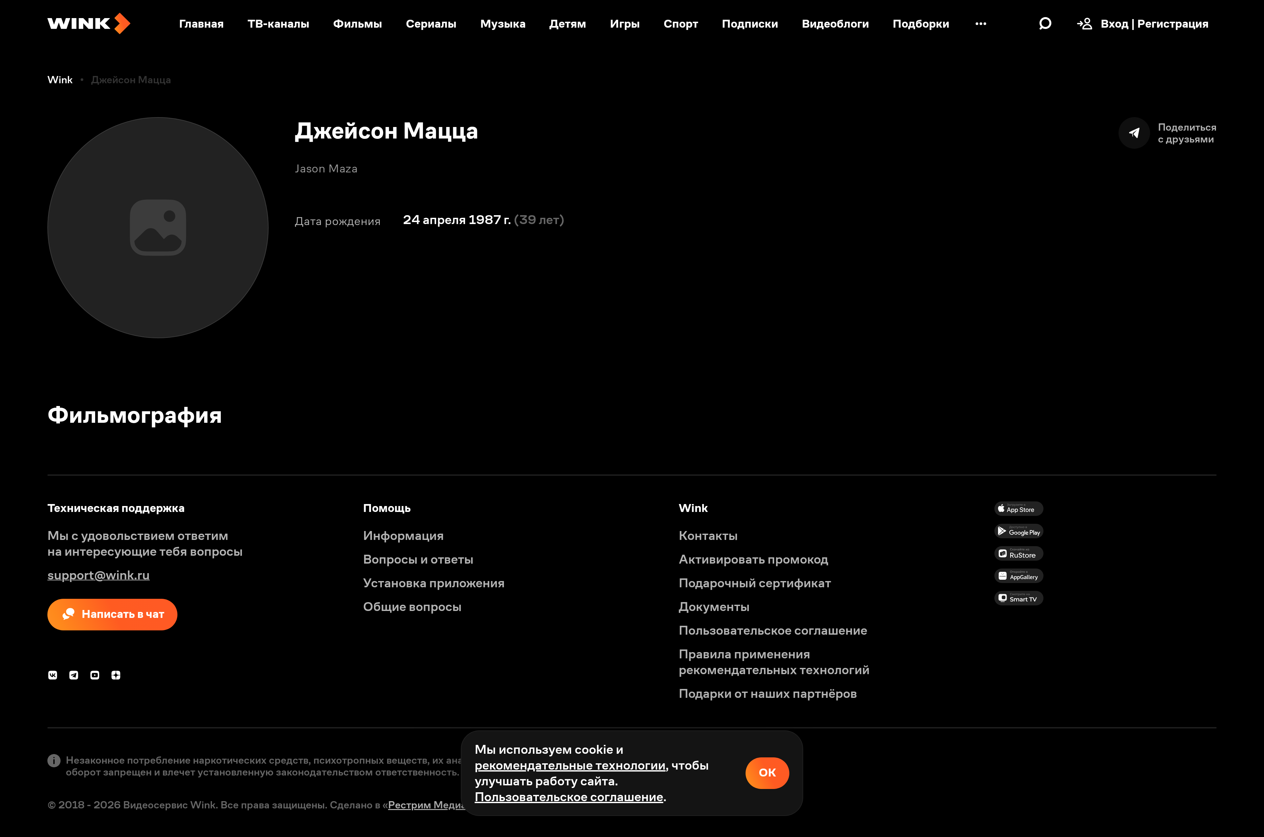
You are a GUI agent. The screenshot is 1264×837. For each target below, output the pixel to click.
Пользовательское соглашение (569, 796)
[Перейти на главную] (88, 23)
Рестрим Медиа (427, 805)
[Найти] (1045, 24)
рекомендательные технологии (570, 765)
